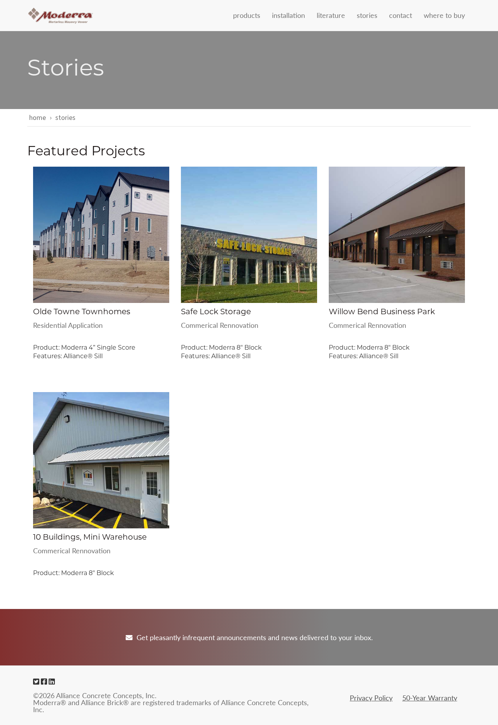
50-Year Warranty (429, 697)
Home (37, 118)
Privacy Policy (371, 697)
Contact (400, 15)
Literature (331, 15)
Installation (288, 15)
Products (246, 15)
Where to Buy (444, 15)
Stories (367, 15)
